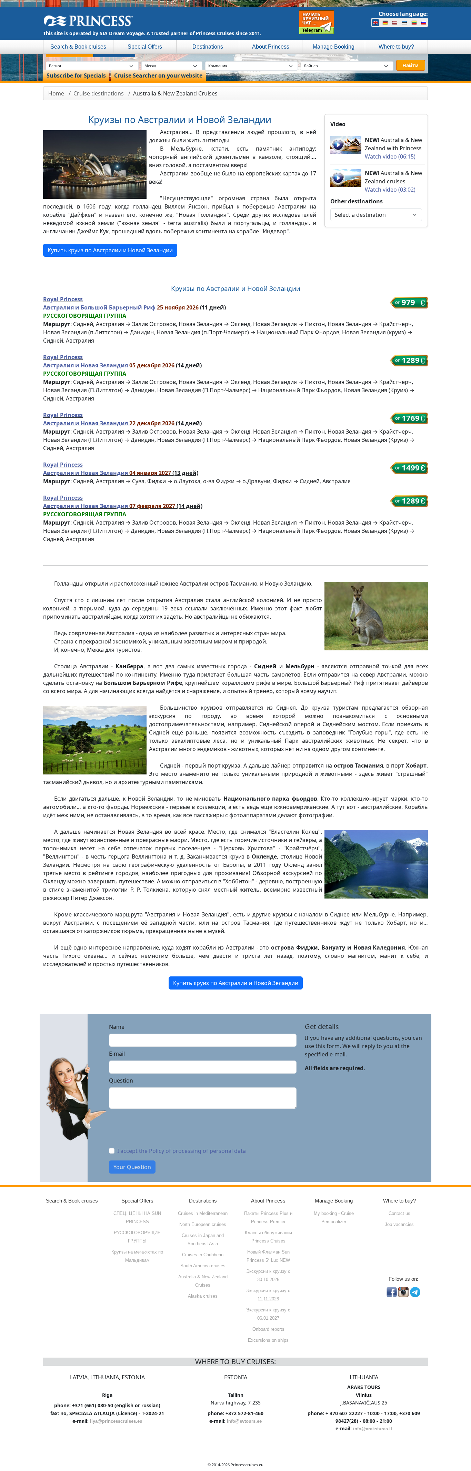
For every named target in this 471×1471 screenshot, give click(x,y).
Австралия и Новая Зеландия (86, 365)
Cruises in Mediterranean (203, 1213)
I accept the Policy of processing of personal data (181, 1151)
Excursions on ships (268, 1340)
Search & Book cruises (78, 47)
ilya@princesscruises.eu (116, 1421)
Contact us (399, 1213)
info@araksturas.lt (372, 1428)
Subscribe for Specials (76, 75)
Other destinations (356, 201)
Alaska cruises (203, 1296)
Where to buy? (396, 47)
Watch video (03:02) (390, 189)
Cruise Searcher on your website (158, 75)
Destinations (207, 47)
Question (121, 1080)
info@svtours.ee (244, 1421)
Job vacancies (399, 1224)
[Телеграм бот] (316, 22)
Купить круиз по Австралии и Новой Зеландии (110, 250)
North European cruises (202, 1224)
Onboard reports (268, 1329)
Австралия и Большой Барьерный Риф (100, 307)
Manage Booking (333, 47)
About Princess (270, 47)
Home (56, 93)
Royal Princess (63, 299)
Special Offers (145, 47)
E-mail (117, 1053)
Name (116, 1027)
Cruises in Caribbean (202, 1254)
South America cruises (203, 1265)
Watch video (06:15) (390, 156)
